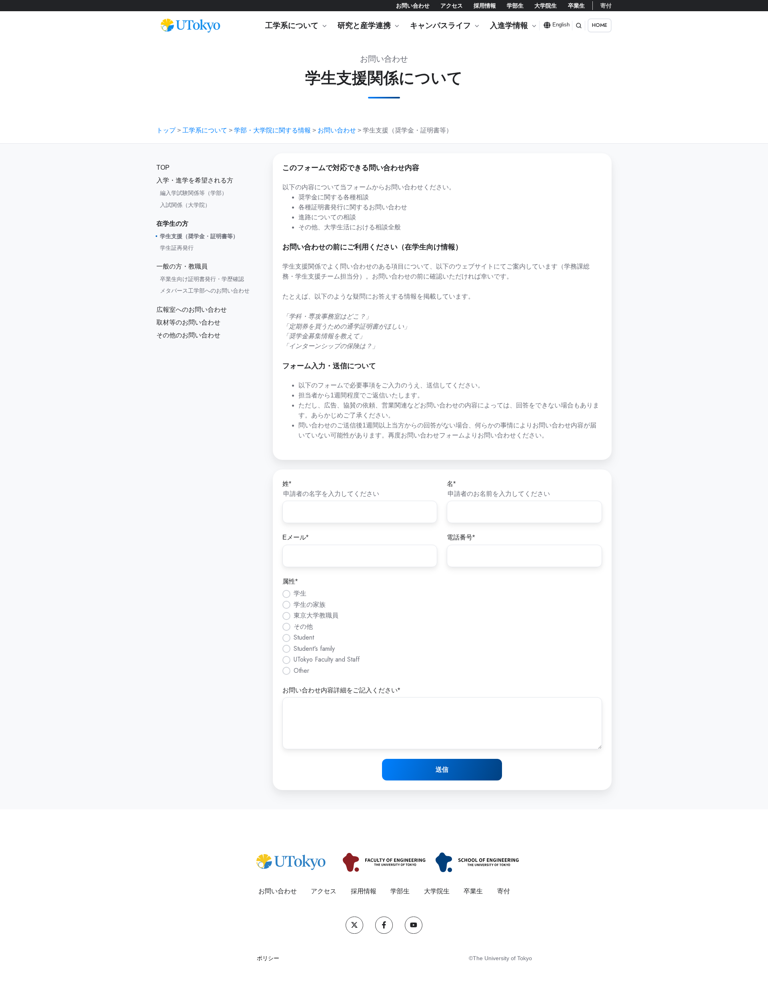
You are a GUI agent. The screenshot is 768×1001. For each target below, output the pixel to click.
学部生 (515, 5)
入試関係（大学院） (185, 205)
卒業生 (576, 5)
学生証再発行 (177, 248)
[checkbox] (442, 632)
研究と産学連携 (364, 25)
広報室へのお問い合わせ (191, 309)
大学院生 (545, 5)
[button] (578, 25)
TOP (163, 167)
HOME (599, 25)
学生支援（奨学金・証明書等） (199, 236)
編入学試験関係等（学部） (193, 193)
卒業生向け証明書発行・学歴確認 (202, 279)
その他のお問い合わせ (188, 335)
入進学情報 (509, 25)
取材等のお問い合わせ (188, 322)
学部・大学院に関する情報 (272, 130)
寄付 (606, 5)
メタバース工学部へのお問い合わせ (205, 290)
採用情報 (485, 5)
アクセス (451, 5)
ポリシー (268, 958)
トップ (166, 130)
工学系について (291, 25)
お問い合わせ (413, 5)
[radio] (442, 593)
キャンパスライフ (440, 25)
